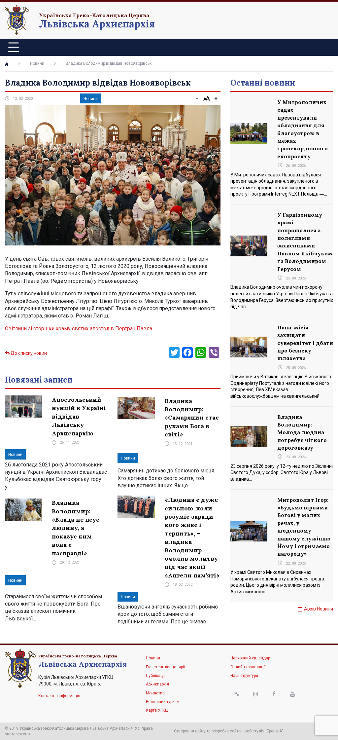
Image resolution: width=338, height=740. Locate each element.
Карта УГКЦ (157, 710)
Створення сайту (190, 731)
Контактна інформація (59, 695)
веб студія (254, 731)
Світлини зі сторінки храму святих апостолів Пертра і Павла (78, 328)
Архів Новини (318, 608)
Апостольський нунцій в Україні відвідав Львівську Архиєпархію (79, 416)
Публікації (155, 675)
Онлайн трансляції (247, 667)
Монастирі (155, 693)
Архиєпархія (157, 684)
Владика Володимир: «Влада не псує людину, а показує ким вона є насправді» (75, 528)
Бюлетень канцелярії (165, 667)
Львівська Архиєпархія (97, 24)
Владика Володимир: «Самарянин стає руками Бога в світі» (192, 417)
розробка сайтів (227, 731)
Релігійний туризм (163, 701)
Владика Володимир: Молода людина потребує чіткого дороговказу (302, 432)
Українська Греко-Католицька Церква (94, 15)
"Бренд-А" (274, 731)
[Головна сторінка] (7, 64)
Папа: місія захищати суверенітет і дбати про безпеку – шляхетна (305, 343)
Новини (37, 63)
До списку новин (28, 353)
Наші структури (244, 675)
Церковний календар (250, 658)
